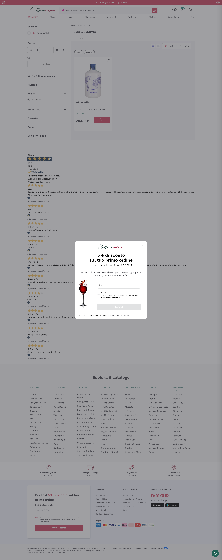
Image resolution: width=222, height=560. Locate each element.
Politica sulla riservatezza (119, 315)
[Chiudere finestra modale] (143, 245)
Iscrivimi (119, 307)
